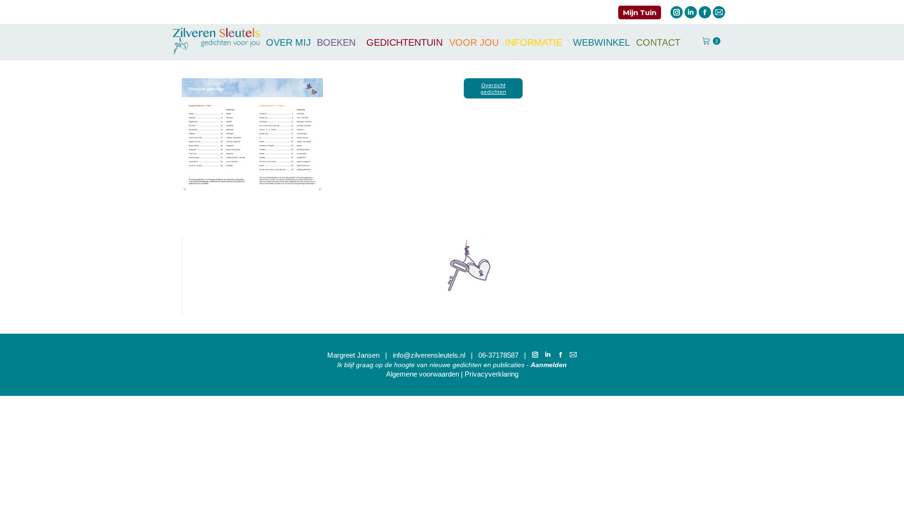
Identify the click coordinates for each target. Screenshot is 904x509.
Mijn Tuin (639, 12)
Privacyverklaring (491, 374)
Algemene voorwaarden (422, 374)
